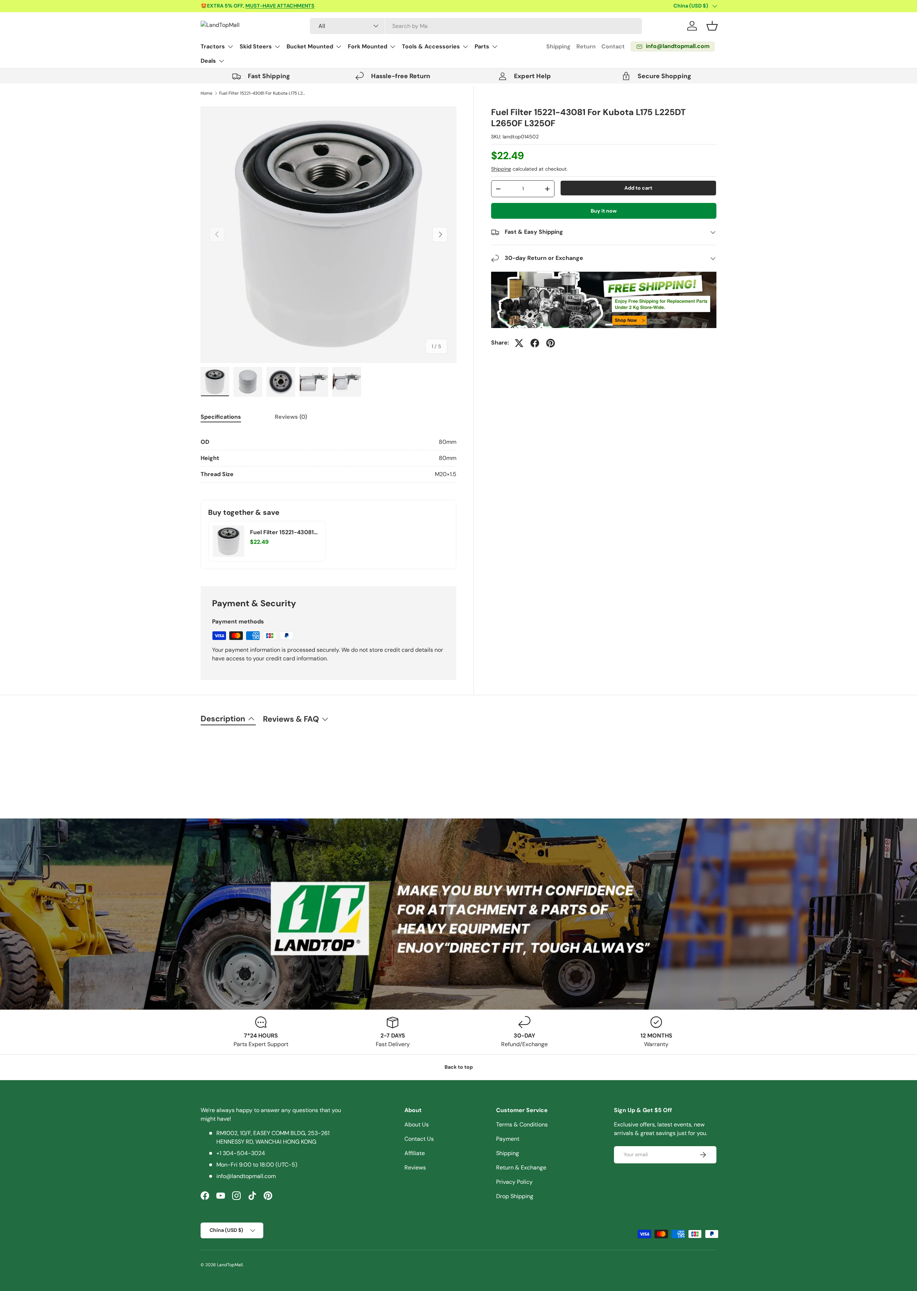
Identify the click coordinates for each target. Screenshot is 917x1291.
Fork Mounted (367, 46)
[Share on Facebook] (535, 343)
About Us (416, 1124)
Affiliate (414, 1153)
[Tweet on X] (519, 343)
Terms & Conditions (522, 1124)
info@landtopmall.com (246, 1176)
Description (223, 718)
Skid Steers (256, 46)
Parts (482, 46)
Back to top (459, 1067)
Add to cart (638, 188)
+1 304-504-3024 (240, 1153)
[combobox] (476, 26)
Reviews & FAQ (291, 719)
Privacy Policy (514, 1182)
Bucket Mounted (310, 46)
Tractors (213, 46)
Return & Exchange (521, 1167)
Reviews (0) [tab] (291, 417)
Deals (208, 61)
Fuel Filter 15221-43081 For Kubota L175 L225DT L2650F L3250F (262, 93)
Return (586, 46)
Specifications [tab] (221, 417)
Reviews (415, 1167)
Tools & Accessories (431, 46)
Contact (613, 46)
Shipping (558, 46)
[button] (712, 26)
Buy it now (604, 211)
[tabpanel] (328, 458)
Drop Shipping (514, 1196)
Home (206, 93)
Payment (507, 1139)
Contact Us (419, 1139)
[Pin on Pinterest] (550, 343)
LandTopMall (230, 1265)
